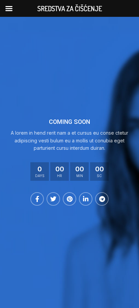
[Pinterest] (69, 199)
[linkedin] (85, 199)
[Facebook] (37, 199)
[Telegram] (102, 199)
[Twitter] (53, 199)
